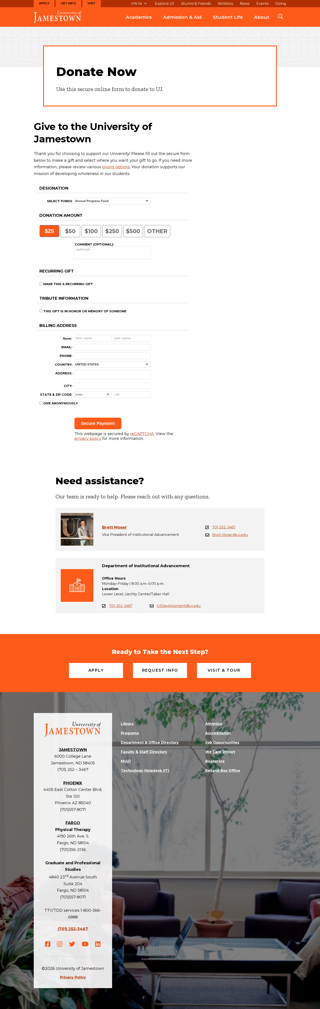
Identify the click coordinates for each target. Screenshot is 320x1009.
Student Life (228, 17)
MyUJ (126, 761)
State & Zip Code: (56, 395)
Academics (139, 17)
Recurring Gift (56, 271)
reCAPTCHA (142, 433)
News (244, 3)
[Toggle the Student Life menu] (228, 21)
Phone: (66, 356)
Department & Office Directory (150, 742)
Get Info (68, 3)
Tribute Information (63, 298)
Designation (53, 188)
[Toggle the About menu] (261, 21)
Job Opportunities (222, 742)
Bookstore (215, 761)
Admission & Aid (182, 17)
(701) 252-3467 (73, 929)
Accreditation (218, 733)
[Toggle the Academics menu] (138, 21)
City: (68, 386)
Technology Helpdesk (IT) (145, 771)
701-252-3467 (224, 527)
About (261, 17)
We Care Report (220, 752)
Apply (44, 3)
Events (262, 3)
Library (127, 724)
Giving (280, 3)
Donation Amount (61, 215)
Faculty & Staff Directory (144, 752)
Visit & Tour (224, 670)
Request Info (160, 670)
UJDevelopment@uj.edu (179, 606)
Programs (130, 733)
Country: (63, 365)
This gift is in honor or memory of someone (84, 311)
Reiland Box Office (222, 771)
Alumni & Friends (196, 3)
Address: (63, 373)
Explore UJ (164, 3)
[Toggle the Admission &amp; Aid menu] (182, 21)
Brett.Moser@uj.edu (230, 535)
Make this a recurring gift (68, 284)
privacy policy (87, 438)
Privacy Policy (73, 977)
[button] (280, 17)
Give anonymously (60, 403)
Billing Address (58, 325)
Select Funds (59, 201)
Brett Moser (114, 527)
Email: (66, 347)
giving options (116, 167)
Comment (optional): (94, 244)
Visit (92, 3)
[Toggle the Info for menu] (139, 5)
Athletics (225, 3)
